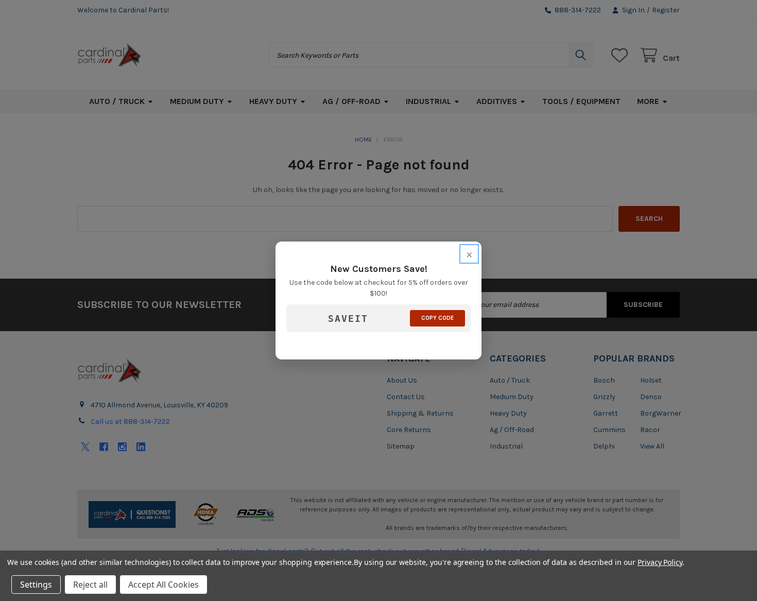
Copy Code (437, 318)
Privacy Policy (660, 562)
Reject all (90, 584)
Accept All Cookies (163, 584)
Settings (36, 584)
